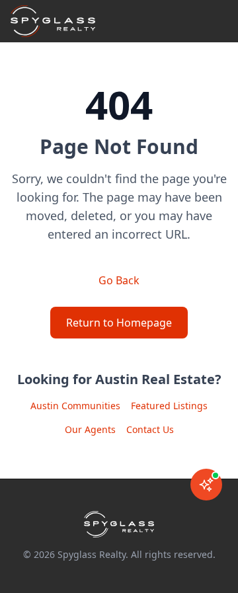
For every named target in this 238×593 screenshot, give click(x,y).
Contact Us (150, 429)
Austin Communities (75, 405)
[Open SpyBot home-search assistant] (206, 484)
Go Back (119, 280)
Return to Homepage (119, 322)
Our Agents (90, 429)
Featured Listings (169, 405)
